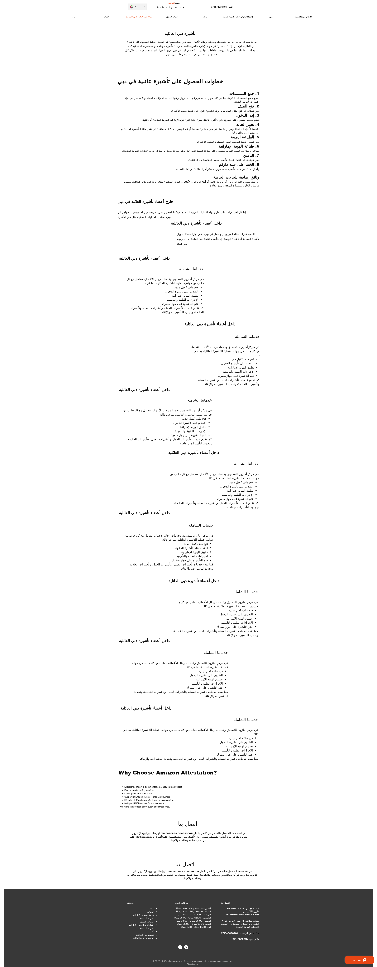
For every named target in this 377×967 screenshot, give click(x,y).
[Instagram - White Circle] (186, 947)
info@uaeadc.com (144, 836)
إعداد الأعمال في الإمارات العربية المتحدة (141, 926)
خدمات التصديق (146, 921)
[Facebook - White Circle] (180, 947)
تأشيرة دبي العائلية (145, 934)
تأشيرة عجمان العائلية (143, 938)
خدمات (150, 911)
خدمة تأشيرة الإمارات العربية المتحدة (143, 916)
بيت (152, 908)
